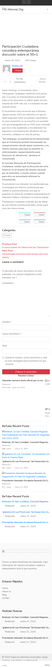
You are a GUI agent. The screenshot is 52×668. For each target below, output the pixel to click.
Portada (6, 235)
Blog (4, 594)
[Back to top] (8, 651)
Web (4, 345)
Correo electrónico (11, 333)
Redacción (17, 65)
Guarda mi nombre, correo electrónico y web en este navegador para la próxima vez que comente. (26, 361)
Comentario (8, 283)
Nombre (7, 322)
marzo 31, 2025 (28, 505)
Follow (18, 70)
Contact (5, 598)
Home (5, 588)
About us (6, 591)
